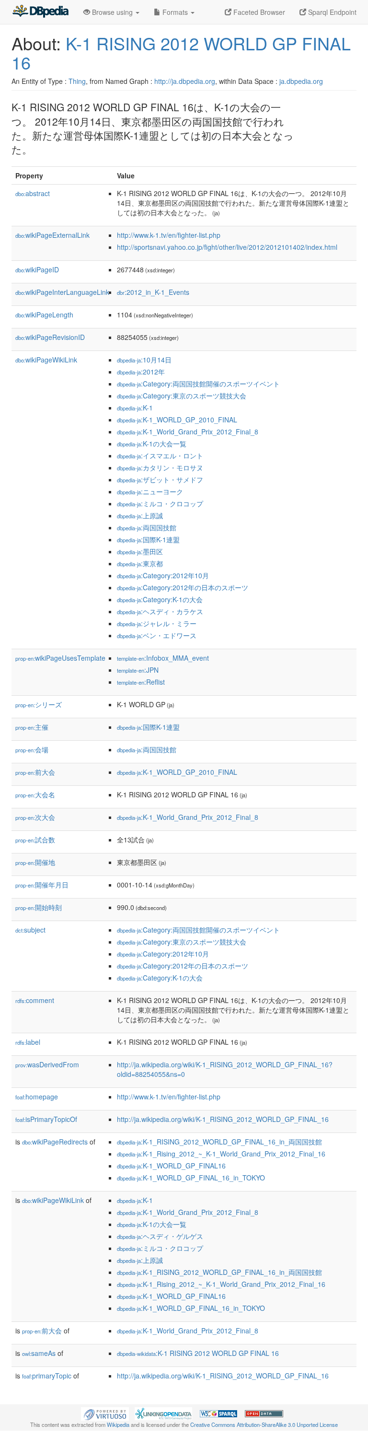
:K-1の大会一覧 (151, 443)
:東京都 (140, 563)
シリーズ (38, 704)
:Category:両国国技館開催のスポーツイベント (198, 383)
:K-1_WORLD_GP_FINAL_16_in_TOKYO (191, 1177)
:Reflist (141, 682)
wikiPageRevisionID (50, 337)
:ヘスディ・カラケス (160, 611)
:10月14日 (144, 359)
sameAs (39, 1353)
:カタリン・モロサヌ (160, 467)
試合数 (35, 839)
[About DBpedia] (40, 12)
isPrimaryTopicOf (46, 1119)
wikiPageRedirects (55, 1141)
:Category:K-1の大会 (160, 599)
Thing (77, 81)
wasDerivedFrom (47, 1064)
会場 (31, 749)
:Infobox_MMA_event (163, 658)
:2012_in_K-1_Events (153, 292)
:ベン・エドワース (156, 635)
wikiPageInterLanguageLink (62, 292)
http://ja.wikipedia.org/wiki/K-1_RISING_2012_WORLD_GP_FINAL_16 (223, 1119)
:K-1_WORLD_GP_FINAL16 (171, 1165)
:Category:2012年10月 (163, 575)
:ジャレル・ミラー (156, 623)
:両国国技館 (146, 527)
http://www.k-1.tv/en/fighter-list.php (168, 235)
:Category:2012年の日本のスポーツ (182, 587)
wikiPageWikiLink (46, 359)
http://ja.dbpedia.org (184, 81)
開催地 (35, 862)
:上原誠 (140, 515)
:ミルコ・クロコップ (160, 503)
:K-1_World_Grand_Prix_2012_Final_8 (187, 431)
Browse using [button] (112, 12)
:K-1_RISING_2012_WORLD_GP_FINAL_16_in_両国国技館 (219, 1141)
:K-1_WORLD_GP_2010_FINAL (177, 419)
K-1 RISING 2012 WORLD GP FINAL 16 (181, 52)
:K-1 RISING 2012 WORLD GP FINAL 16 (198, 1353)
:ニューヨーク (150, 491)
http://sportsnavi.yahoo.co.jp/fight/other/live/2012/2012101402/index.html (227, 247)
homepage (36, 1096)
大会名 (35, 794)
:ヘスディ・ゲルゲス (160, 1236)
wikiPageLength (44, 314)
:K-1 (135, 407)
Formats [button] (175, 12)
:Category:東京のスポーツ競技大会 (181, 395)
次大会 (35, 817)
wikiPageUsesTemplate (60, 658)
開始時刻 (38, 907)
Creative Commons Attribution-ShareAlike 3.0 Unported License (264, 1424)
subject (30, 929)
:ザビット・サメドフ (160, 479)
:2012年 (141, 371)
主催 (31, 727)
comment (34, 1000)
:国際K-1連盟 (148, 539)
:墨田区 (140, 551)
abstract (32, 193)
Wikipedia (118, 1424)
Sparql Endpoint (331, 12)
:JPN (138, 670)
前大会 (35, 772)
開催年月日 (42, 884)
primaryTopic (46, 1375)
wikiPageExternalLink (52, 235)
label (27, 1042)
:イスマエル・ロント (160, 455)
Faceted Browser (258, 12)
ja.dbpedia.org (301, 81)
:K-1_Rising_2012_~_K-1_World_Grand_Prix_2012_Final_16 (221, 1153)
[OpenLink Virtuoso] (105, 1412)
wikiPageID (37, 269)
